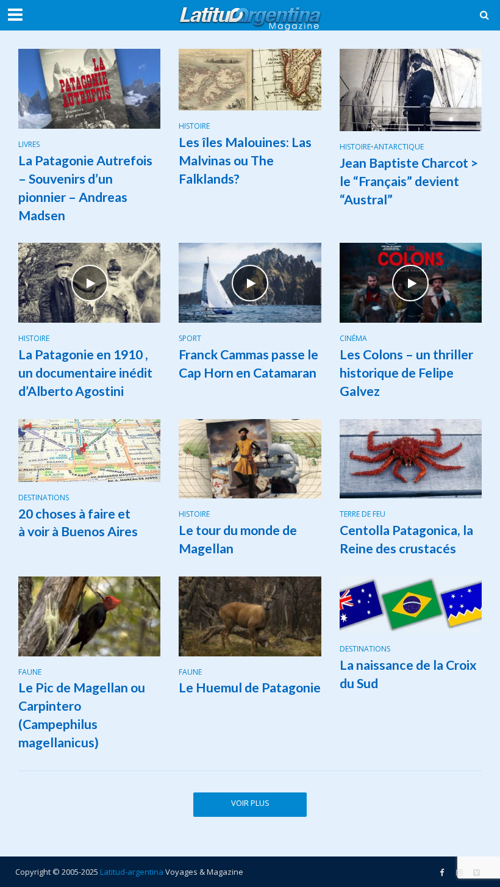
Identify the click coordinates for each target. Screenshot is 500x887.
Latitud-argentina (131, 871)
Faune (29, 672)
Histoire (194, 126)
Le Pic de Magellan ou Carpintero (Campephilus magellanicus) (81, 715)
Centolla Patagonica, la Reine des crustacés (406, 539)
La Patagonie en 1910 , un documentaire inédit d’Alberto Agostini (85, 373)
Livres (29, 144)
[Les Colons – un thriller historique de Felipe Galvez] (411, 282)
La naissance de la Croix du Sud (408, 674)
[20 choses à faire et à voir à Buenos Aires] (89, 449)
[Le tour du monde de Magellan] (250, 457)
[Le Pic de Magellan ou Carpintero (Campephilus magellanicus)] (89, 615)
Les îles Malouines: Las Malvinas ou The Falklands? (245, 160)
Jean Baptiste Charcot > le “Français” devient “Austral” (409, 181)
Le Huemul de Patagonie (250, 687)
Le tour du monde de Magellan (238, 539)
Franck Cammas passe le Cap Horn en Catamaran (248, 364)
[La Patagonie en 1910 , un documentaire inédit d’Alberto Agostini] (89, 282)
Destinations (43, 498)
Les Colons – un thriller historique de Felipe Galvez (406, 373)
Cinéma (353, 338)
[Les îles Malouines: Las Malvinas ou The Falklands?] (250, 78)
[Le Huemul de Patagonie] (250, 615)
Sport (190, 338)
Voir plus (250, 802)
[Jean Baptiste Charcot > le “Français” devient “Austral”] (411, 89)
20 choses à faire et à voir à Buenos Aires (78, 523)
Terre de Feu (362, 514)
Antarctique (399, 147)
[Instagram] (476, 872)
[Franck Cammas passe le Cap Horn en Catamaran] (250, 282)
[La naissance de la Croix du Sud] (411, 604)
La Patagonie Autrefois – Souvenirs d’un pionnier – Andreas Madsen (85, 188)
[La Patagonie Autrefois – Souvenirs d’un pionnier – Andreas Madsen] (89, 88)
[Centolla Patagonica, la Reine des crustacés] (411, 457)
